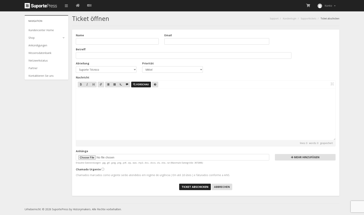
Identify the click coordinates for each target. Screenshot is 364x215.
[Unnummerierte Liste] (108, 84)
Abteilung (82, 63)
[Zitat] (127, 84)
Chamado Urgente (88, 169)
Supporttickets (308, 18)
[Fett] (81, 84)
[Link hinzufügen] (101, 84)
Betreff (81, 49)
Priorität (148, 63)
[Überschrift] (93, 84)
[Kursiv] (87, 84)
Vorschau (142, 84)
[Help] (155, 84)
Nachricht (82, 77)
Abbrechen (222, 187)
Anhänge (82, 151)
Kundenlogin (289, 18)
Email (168, 35)
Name (80, 35)
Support (274, 18)
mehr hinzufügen (306, 157)
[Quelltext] (121, 84)
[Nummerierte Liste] (114, 84)
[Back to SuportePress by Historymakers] (77, 5)
